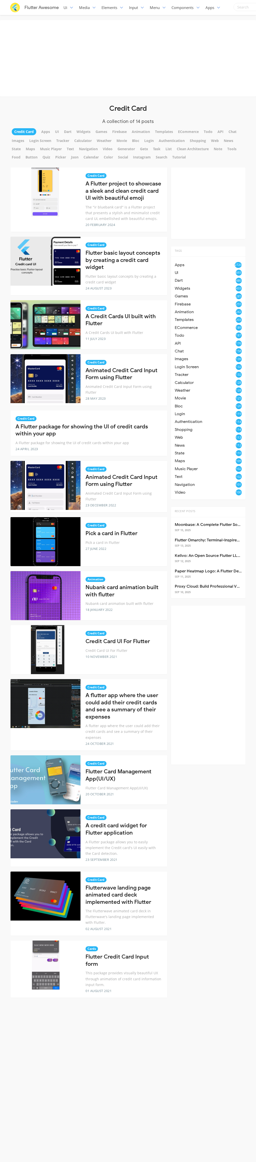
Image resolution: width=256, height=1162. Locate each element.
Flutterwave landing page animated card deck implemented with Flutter (118, 894)
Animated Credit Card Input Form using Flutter (122, 374)
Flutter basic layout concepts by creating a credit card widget (123, 259)
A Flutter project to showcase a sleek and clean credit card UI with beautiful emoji (123, 190)
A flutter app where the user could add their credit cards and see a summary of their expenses (122, 706)
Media (84, 7)
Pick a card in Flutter (112, 533)
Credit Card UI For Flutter (118, 641)
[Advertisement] (129, 57)
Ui (65, 7)
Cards (92, 949)
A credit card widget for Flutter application (116, 829)
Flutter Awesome (41, 7)
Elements (109, 7)
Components (183, 7)
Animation (95, 579)
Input (133, 7)
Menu (155, 7)
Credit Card (96, 175)
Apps (210, 7)
